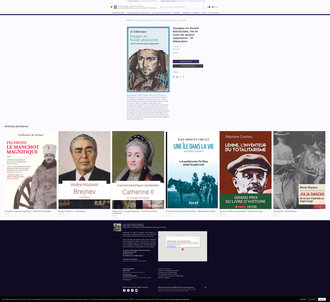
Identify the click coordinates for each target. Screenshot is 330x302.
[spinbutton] (176, 55)
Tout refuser (312, 299)
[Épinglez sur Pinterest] (177, 77)
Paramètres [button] (303, 299)
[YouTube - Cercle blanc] (136, 290)
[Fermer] (328, 299)
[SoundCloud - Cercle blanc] (132, 290)
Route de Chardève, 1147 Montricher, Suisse (137, 277)
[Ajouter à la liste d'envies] (201, 61)
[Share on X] (184, 77)
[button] (209, 7)
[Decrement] (174, 55)
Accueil (129, 20)
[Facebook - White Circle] (124, 290)
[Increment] (179, 55)
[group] (165, 175)
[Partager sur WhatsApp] (180, 77)
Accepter (322, 299)
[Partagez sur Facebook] (174, 77)
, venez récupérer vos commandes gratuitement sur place (190, 1)
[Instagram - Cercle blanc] (128, 290)
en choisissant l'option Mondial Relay (148, 1)
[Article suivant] (328, 170)
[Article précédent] (2, 170)
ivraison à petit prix (133, 1)
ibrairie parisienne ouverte (168, 1)
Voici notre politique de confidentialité (179, 299)
